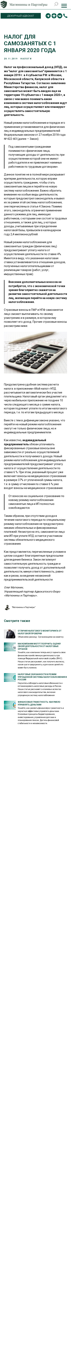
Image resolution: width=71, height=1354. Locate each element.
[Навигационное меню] (64, 6)
